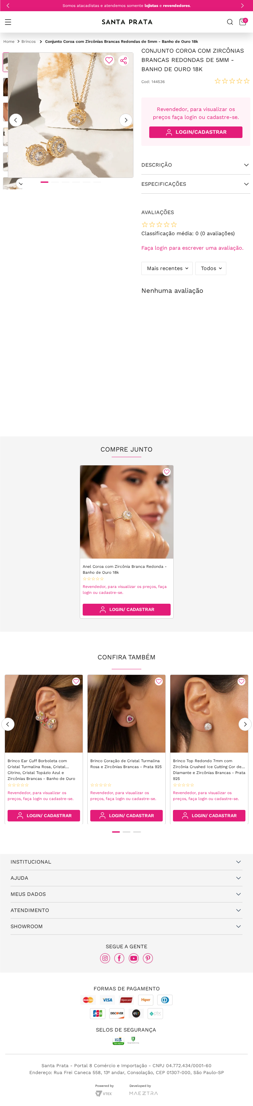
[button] (8, 22)
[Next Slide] (242, 6)
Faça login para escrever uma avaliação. (192, 248)
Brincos (28, 41)
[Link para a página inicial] (9, 41)
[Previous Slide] (7, 6)
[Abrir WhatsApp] (236, 1091)
